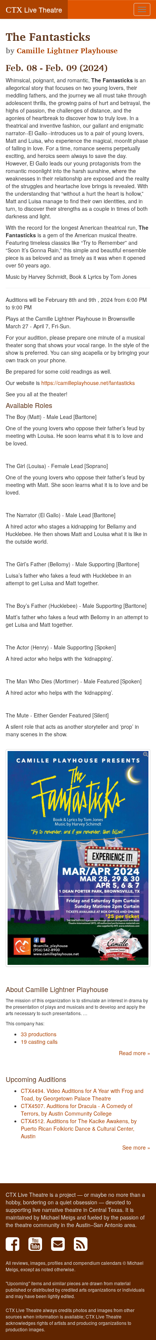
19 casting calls (39, 1041)
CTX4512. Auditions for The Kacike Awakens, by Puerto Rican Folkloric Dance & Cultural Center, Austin (79, 1128)
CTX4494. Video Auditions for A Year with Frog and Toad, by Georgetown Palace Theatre (82, 1094)
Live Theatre (34, 9)
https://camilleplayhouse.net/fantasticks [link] (88, 382)
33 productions (38, 1034)
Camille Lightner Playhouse (67, 51)
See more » (136, 1147)
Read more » (134, 1053)
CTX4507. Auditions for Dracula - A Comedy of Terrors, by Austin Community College (77, 1109)
